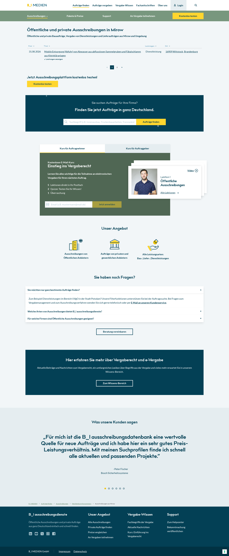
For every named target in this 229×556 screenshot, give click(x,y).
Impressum (64, 551)
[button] (114, 261)
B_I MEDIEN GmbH (39, 551)
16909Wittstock (174, 51)
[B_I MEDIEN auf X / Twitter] (42, 534)
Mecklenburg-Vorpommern (81, 504)
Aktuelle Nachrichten (139, 527)
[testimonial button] (105, 488)
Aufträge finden (151, 121)
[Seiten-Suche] (196, 5)
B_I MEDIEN (33, 504)
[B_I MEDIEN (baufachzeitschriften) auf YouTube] (36, 534)
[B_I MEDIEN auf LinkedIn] (30, 534)
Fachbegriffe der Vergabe (140, 522)
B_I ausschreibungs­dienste (48, 515)
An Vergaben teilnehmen (100, 537)
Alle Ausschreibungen (99, 522)
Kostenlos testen (188, 15)
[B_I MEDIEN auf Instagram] (48, 534)
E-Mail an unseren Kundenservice (148, 302)
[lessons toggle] (198, 204)
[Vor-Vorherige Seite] (107, 67)
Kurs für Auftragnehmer (72, 148)
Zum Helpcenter (175, 522)
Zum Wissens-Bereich (114, 383)
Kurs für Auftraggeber (137, 148)
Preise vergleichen (97, 532)
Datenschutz (80, 551)
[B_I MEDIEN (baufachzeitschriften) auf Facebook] (54, 534)
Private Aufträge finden (100, 527)
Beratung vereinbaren (114, 331)
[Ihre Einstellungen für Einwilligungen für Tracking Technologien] (224, 551)
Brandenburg (191, 51)
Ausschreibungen (62, 504)
